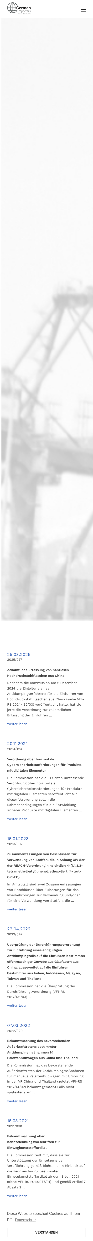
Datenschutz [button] (25, 1220)
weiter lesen (17, 724)
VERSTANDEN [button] (46, 1232)
